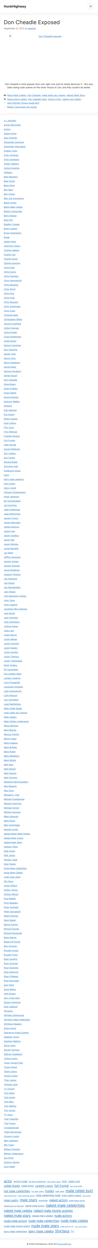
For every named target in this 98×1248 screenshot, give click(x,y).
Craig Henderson (12, 336)
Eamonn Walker (12, 401)
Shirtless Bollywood (14, 1015)
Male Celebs (10, 717)
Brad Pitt (8, 220)
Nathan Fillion (11, 847)
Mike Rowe (9, 821)
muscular (43, 1200)
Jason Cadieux (11, 535)
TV (72, 1231)
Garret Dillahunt (12, 449)
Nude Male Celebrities (15, 868)
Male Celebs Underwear (16, 721)
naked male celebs (18, 1211)
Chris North (10, 289)
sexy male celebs (41, 1231)
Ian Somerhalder (12, 501)
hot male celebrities (17, 1191)
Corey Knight (10, 332)
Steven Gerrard (12, 1050)
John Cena (9, 600)
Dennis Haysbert (12, 371)
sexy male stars (12, 998)
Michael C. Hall (11, 795)
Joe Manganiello (12, 587)
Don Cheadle (34, 95)
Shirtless (8, 1011)
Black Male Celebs (16, 95)
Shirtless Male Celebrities (17, 1019)
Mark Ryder (10, 751)
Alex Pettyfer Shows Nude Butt (23, 103)
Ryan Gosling (10, 959)
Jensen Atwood (12, 566)
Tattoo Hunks (11, 1058)
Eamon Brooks (11, 397)
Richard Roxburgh (13, 933)
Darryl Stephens (12, 362)
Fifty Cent (9, 427)
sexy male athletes (81, 1226)
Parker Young (10, 890)
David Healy (10, 367)
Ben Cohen (9, 194)
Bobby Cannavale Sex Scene (22, 107)
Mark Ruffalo (10, 747)
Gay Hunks (9, 458)
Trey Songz (9, 1110)
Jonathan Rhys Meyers (15, 609)
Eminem (8, 406)
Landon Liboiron (12, 678)
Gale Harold (10, 445)
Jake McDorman (12, 514)
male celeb (59, 1191)
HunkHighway (15, 6)
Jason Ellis (9, 540)
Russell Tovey (11, 955)
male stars (28, 1200)
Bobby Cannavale (13, 211)
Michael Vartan (11, 808)
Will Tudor (9, 1145)
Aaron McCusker (12, 125)
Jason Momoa (11, 544)
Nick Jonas (9, 855)
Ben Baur (8, 190)
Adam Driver (10, 133)
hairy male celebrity (14, 479)
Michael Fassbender (14, 799)
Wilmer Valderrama (13, 1153)
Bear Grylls (9, 181)
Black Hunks (10, 202)
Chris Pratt (9, 298)
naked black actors (77, 1200)
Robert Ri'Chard (12, 942)
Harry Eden (9, 483)
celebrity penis (44, 1185)
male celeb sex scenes (53, 95)
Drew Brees (10, 384)
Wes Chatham (11, 1140)
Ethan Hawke (10, 419)
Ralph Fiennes (11, 916)
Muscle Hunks (11, 829)
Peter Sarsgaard (12, 911)
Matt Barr (8, 764)
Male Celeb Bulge (13, 708)
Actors (7, 129)
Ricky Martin (10, 937)
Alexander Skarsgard (14, 146)
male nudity (11, 1200)
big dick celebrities (37, 1181)
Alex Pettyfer (10, 138)
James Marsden (12, 522)
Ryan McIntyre (11, 972)
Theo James (10, 1080)
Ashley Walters (11, 164)
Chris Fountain (11, 276)
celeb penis (27, 1185)
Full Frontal (9, 440)
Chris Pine (9, 293)
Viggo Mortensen (12, 1132)
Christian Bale (11, 315)
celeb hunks (12, 1185)
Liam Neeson (10, 695)
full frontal (61, 1185)
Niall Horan (9, 851)
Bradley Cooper (12, 224)
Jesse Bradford (12, 570)
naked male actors (34, 1206)
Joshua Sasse (11, 626)
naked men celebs (71, 99)
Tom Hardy (9, 1097)
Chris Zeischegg (12, 306)
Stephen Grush (11, 1037)
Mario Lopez (10, 738)
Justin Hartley (11, 652)
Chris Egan (9, 267)
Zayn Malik (9, 1166)
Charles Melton (11, 250)
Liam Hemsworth (12, 691)
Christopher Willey (13, 319)
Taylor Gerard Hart (13, 1063)
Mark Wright (10, 760)
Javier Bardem (11, 548)
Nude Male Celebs (13, 872)
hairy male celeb (76, 1186)
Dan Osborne (10, 349)
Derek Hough (10, 375)
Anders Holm (10, 151)
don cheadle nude (37, 99)
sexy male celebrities (15, 1231)
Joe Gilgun (9, 583)
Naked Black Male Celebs (17, 834)
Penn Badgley (11, 903)
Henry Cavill (10, 488)
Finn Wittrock (10, 432)
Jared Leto (9, 531)
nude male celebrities (43, 1221)
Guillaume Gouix (12, 470)
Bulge (7, 237)
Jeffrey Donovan (12, 557)
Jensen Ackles (11, 561)
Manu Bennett (11, 725)
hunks (49, 1191)
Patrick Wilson (11, 894)
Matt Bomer (10, 769)
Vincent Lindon (11, 1136)
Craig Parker (10, 341)
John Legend (10, 604)
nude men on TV (67, 1226)
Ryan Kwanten (11, 968)
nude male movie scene (17, 1226)
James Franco (11, 518)
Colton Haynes (11, 328)
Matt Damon (10, 773)
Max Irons (9, 790)
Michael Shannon (12, 803)
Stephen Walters (12, 1041)
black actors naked (17, 99)
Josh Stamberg (11, 622)
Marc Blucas (10, 730)
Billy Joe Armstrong (14, 198)
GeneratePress (64, 1244)
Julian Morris (10, 635)
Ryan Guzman (11, 963)
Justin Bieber (10, 639)
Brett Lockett (10, 228)
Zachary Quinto (12, 1162)
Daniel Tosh (10, 354)
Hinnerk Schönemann (15, 492)
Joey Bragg (9, 592)
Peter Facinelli (11, 907)
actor (8, 1181)
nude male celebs (74, 1221)
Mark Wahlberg (11, 756)
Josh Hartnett (11, 617)
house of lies (54, 99)
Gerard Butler (11, 462)
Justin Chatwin (11, 643)
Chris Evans (10, 272)
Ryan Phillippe (11, 976)
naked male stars (17, 1215)
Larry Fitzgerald (12, 682)
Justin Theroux (11, 656)
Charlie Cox (10, 254)
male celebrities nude (48, 1195)
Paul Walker (10, 898)
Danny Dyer (10, 358)
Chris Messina (11, 285)
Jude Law (9, 630)
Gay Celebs (10, 453)
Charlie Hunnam (12, 263)
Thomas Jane (11, 1084)
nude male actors (15, 1220)
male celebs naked (71, 1195)
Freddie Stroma (12, 436)
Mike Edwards (11, 816)
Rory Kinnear (10, 946)
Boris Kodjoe (10, 215)
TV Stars (8, 1115)
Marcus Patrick (11, 734)
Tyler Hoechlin (11, 1119)
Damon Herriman (12, 345)
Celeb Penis (10, 241)
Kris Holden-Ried (12, 674)
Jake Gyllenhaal (12, 509)
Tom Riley (9, 1102)
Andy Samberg (11, 159)
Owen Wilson (10, 885)
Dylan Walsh (10, 393)
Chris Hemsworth (13, 280)
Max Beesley (10, 786)
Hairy (6, 475)
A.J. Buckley (10, 120)
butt (64, 1181)
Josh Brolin (9, 613)
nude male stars (12, 877)
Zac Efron (9, 1158)
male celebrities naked (26, 1196)
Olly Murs (8, 881)
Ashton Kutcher (12, 168)
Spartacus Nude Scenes (16, 1032)
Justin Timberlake (13, 661)
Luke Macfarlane (12, 704)
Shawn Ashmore (12, 1002)
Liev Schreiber (11, 700)
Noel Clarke (10, 864)
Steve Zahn (10, 1045)
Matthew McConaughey (16, 782)
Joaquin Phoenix (12, 574)
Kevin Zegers (10, 665)
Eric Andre (9, 414)
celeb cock (74, 1181)
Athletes (8, 172)
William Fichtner (12, 1149)
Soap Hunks (10, 1028)
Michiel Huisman (12, 812)
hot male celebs (37, 1191)
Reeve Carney (11, 924)
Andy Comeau (11, 155)
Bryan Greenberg (12, 233)
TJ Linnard (9, 1089)
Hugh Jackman (11, 496)
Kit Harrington (11, 669)
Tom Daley (9, 1093)
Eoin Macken (10, 410)
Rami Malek (10, 920)
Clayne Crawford (12, 324)
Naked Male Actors (13, 838)
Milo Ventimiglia (12, 825)
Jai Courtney (10, 505)
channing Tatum (12, 246)
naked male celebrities (65, 1205)
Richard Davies (11, 929)
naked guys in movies (14, 1206)
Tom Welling (10, 1106)
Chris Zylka (9, 311)
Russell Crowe (11, 950)
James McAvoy (11, 527)
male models (86, 1196)
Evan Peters (10, 423)
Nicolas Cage (10, 859)
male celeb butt (79, 1191)
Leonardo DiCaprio (13, 687)
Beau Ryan (9, 185)
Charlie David (10, 259)
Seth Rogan (10, 993)
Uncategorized (11, 1127)
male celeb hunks (10, 1196)
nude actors (63, 1215)
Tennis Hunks (11, 1076)
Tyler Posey (10, 1123)
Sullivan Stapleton (13, 1054)
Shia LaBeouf (10, 1006)
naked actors (58, 1200)
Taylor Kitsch (10, 1067)
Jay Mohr (8, 553)
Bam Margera (11, 177)
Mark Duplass (11, 743)
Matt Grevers (10, 777)
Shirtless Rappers (13, 1024)
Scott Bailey (10, 989)
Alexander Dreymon (14, 142)
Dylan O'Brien (11, 388)
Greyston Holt (11, 466)
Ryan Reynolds (11, 981)
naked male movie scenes (53, 1211)
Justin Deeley (11, 648)
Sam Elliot (9, 985)
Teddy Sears (10, 1071)
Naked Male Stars (76, 95)
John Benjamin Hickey (15, 596)
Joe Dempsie (10, 579)
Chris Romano (11, 302)
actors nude (20, 1181)
